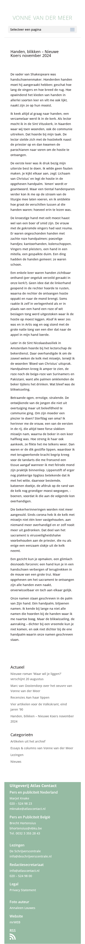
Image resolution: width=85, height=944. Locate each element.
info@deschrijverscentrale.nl (31, 856)
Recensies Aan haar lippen (29, 697)
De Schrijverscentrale (25, 851)
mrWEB (15, 922)
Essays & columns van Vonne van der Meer (41, 748)
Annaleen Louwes (22, 908)
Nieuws (15, 761)
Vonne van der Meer (42, 17)
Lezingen (17, 755)
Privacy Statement (23, 890)
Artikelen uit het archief (27, 741)
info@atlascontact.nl (24, 871)
